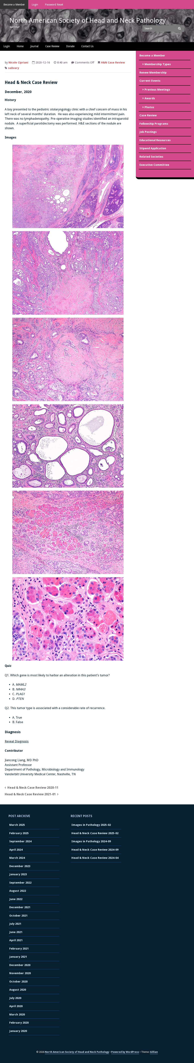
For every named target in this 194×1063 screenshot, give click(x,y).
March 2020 (17, 1014)
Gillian (154, 1051)
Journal (34, 46)
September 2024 (20, 841)
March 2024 (17, 858)
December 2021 (19, 907)
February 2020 (19, 1022)
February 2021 (19, 948)
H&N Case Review (113, 62)
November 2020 (20, 973)
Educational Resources (155, 140)
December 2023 (19, 866)
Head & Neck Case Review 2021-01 (30, 794)
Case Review (52, 46)
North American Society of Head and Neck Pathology (87, 20)
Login (35, 4)
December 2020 (19, 965)
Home (20, 46)
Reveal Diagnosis (17, 741)
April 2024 (16, 849)
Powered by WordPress (125, 1051)
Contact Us (87, 46)
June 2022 (15, 899)
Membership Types (158, 64)
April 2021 (16, 940)
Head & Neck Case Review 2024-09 (94, 849)
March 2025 (17, 825)
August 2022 (17, 890)
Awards (150, 98)
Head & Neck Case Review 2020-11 (32, 787)
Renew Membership (153, 72)
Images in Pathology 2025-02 (91, 825)
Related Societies (151, 156)
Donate (70, 46)
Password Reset (54, 4)
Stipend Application (152, 148)
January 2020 (18, 1031)
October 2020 (18, 981)
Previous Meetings (157, 89)
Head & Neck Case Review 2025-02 (94, 833)
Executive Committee (154, 165)
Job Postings (148, 132)
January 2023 (18, 874)
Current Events (149, 80)
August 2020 (17, 989)
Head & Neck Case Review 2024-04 (94, 858)
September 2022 (20, 882)
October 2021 (18, 915)
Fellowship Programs (153, 123)
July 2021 (15, 923)
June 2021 (15, 932)
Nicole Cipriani (18, 62)
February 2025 (19, 833)
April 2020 (16, 1006)
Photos (149, 107)
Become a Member (14, 4)
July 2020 (15, 998)
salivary (13, 68)
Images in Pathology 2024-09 (91, 841)
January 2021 (18, 956)
